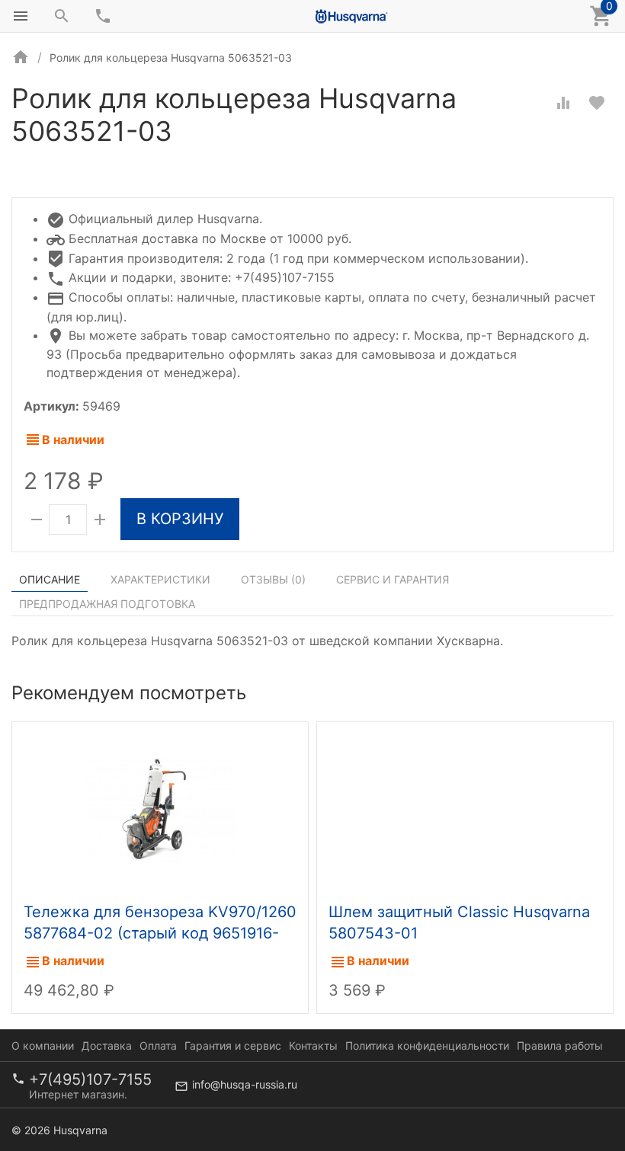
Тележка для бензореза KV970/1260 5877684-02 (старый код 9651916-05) (160, 933)
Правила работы (560, 1045)
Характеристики (160, 579)
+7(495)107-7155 (90, 1079)
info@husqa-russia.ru (244, 1084)
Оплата (158, 1045)
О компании (42, 1045)
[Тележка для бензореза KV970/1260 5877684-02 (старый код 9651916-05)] (160, 808)
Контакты (313, 1045)
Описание (49, 579)
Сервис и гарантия (392, 579)
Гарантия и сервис (232, 1045)
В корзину (179, 519)
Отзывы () (273, 579)
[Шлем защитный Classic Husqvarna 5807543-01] (465, 808)
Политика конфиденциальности (427, 1045)
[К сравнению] (563, 103)
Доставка (107, 1045)
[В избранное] (597, 103)
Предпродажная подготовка (107, 603)
